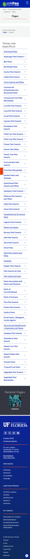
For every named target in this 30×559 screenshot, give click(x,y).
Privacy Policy (7, 549)
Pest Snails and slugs (12, 276)
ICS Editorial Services (10, 522)
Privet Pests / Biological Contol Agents (14, 318)
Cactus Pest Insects (12, 72)
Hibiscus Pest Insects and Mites (13, 197)
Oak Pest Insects (11, 237)
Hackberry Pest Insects (13, 191)
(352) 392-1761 (9, 458)
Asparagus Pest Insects (14, 56)
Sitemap (5, 540)
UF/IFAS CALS (8, 498)
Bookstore (7, 473)
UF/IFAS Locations (9, 492)
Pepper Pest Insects (12, 266)
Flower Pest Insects (12, 144)
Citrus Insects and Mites (14, 82)
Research (6, 500)
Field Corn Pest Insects (13, 134)
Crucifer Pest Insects (12, 105)
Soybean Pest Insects (13, 333)
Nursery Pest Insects (12, 232)
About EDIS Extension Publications (11, 526)
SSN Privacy (6, 555)
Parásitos (7, 261)
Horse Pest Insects (12, 209)
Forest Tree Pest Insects (11, 155)
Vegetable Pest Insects (13, 372)
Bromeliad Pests (10, 67)
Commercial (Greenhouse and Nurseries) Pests (11, 90)
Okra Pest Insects (11, 242)
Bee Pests (8, 61)
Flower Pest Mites (11, 149)
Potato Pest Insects (12, 307)
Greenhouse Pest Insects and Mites (11, 184)
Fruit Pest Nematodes (13, 170)
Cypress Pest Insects (12, 121)
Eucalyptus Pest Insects (10, 127)
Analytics (5, 552)
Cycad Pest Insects (12, 116)
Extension (6, 503)
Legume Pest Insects (12, 222)
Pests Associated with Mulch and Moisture (13, 282)
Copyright (6, 478)
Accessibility (7, 476)
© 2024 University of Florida (11, 537)
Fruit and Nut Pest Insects (11, 163)
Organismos (7, 12)
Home (4, 9)
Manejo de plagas (11, 227)
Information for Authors (12, 517)
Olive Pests (8, 247)
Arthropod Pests (10, 51)
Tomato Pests (9, 362)
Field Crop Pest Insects (13, 139)
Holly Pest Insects (11, 204)
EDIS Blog (6, 470)
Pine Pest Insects (11, 302)
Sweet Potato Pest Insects (11, 355)
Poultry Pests (9, 312)
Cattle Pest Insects (12, 77)
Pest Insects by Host (12, 271)
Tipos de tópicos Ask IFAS (14, 9)
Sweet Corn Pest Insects (11, 347)
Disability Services (8, 546)
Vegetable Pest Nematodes (10, 378)
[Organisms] (15, 401)
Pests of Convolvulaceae (10, 290)
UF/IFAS (6, 495)
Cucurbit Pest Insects (13, 111)
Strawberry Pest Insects (11, 339)
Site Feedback (8, 456)
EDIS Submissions (9, 520)
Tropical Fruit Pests (12, 367)
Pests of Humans (11, 297)
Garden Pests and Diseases (11, 176)
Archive (5, 543)
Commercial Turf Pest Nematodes (13, 99)
